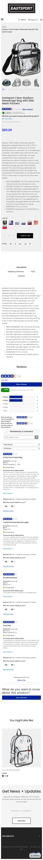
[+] (13, 236)
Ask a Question (7, 119)
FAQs (33, 271)
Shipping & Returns (16, 271)
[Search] (41, 19)
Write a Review (27, 109)
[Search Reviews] (36, 437)
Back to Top (21, 680)
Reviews (21, 276)
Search (23, 19)
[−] (4, 236)
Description (21, 267)
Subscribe (21, 821)
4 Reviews (17, 109)
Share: (4, 244)
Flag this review (8, 511)
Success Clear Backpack (11, 770)
